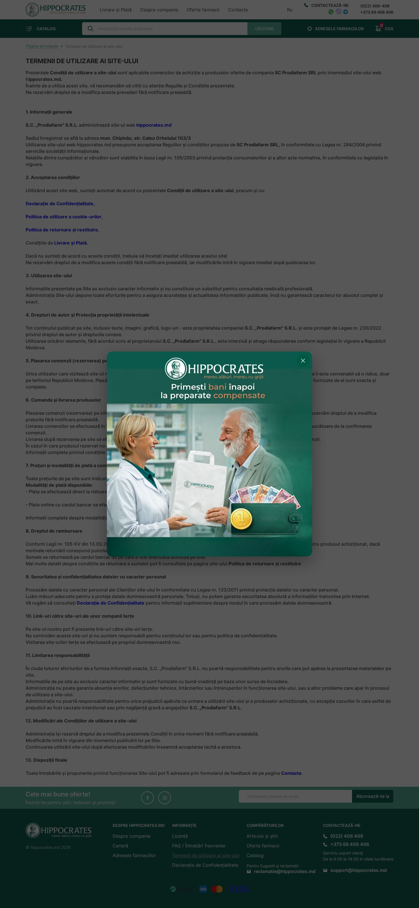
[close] (303, 360)
